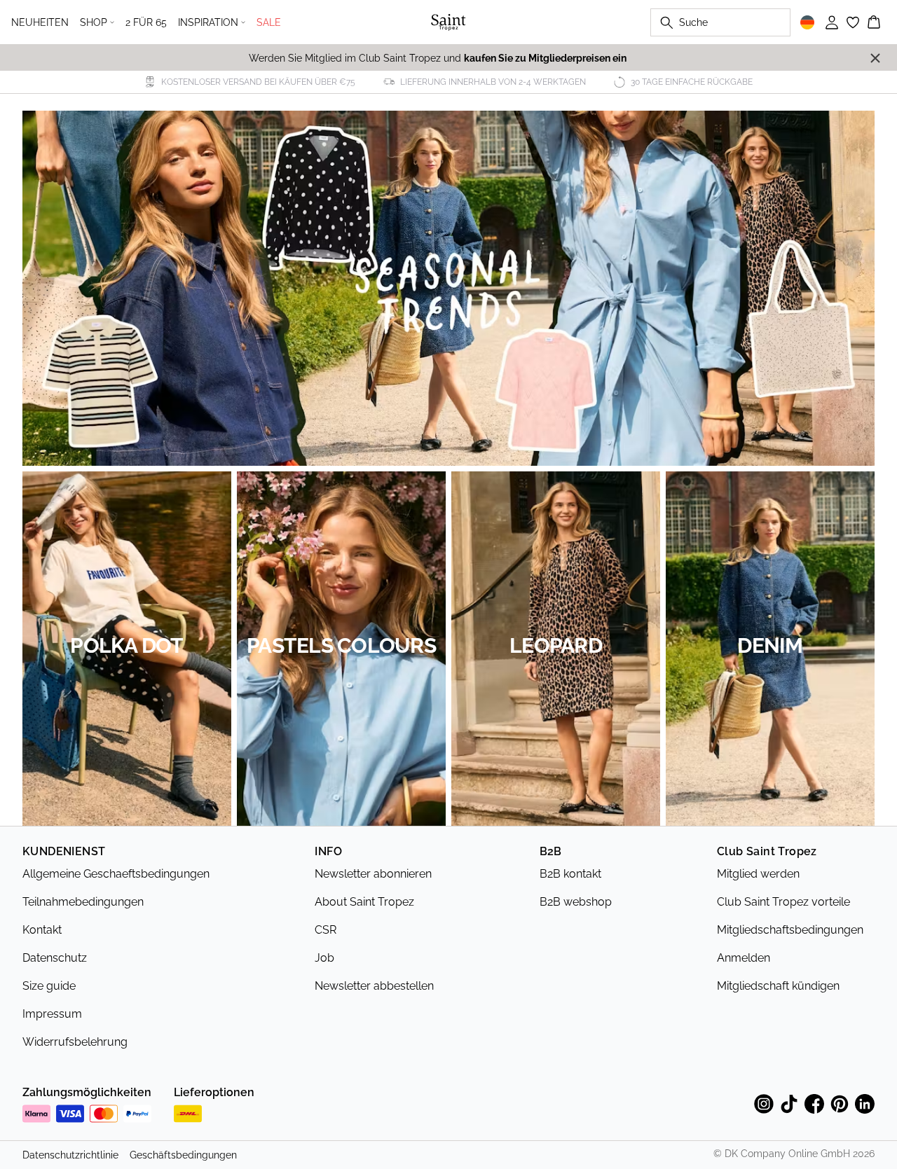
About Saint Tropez (364, 901)
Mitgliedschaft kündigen (778, 985)
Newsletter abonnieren (373, 873)
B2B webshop (576, 901)
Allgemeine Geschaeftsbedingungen (116, 873)
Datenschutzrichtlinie (70, 1155)
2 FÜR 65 (146, 22)
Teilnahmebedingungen (83, 901)
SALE (268, 22)
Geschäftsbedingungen (183, 1155)
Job (324, 957)
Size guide (49, 985)
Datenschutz (54, 957)
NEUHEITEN (40, 22)
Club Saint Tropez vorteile (783, 901)
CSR (325, 929)
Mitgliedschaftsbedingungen (790, 929)
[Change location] (807, 22)
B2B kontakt (570, 873)
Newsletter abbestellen (374, 985)
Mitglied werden (758, 873)
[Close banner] (875, 58)
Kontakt (42, 929)
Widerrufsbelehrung (75, 1042)
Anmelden (743, 957)
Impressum (52, 1014)
